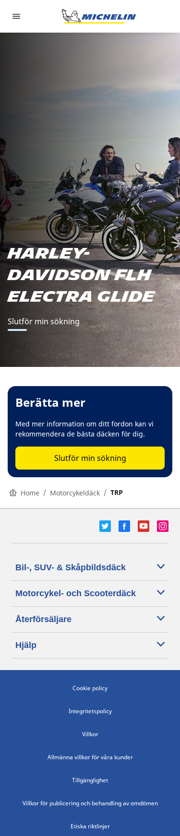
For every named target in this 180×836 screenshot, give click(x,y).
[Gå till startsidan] (98, 16)
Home (30, 492)
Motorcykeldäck (75, 492)
